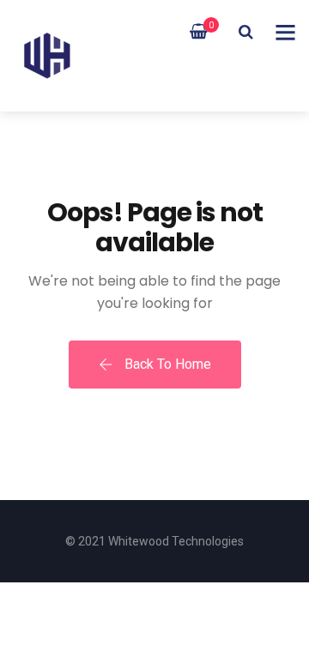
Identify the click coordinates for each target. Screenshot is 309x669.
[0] (199, 31)
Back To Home (166, 364)
